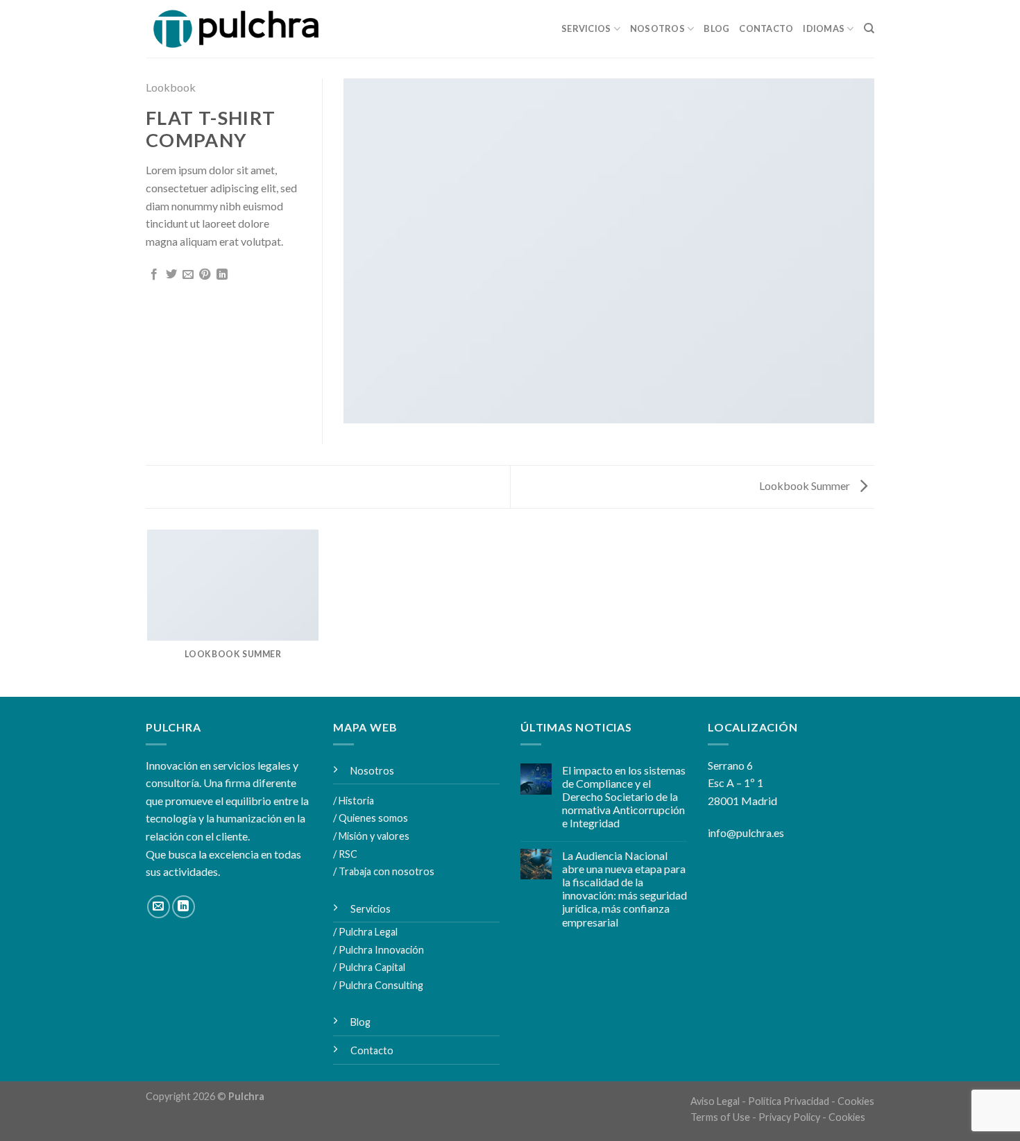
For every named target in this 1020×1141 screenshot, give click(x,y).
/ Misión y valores (371, 836)
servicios (586, 28)
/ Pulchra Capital (369, 967)
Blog (716, 28)
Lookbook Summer (805, 485)
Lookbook (171, 87)
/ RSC (345, 854)
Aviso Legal (715, 1101)
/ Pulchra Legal (365, 932)
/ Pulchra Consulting (378, 985)
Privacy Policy (789, 1117)
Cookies (856, 1101)
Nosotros (657, 28)
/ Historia (353, 800)
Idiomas (823, 28)
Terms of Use (720, 1117)
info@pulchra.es (746, 832)
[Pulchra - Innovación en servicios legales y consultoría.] (241, 29)
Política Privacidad (788, 1101)
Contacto (766, 28)
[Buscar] (869, 28)
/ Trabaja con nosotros (383, 871)
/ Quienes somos (370, 818)
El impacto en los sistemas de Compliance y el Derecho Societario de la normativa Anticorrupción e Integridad (624, 796)
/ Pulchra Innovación (378, 950)
